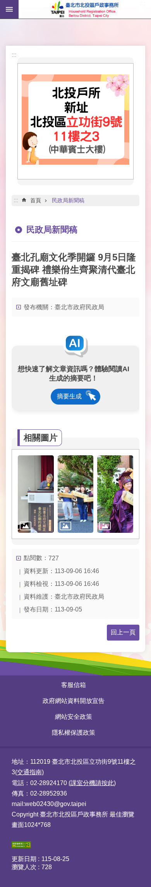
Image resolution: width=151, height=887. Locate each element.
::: (14, 55)
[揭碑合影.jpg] (76, 494)
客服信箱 (73, 685)
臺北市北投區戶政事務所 (85, 9)
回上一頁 (123, 632)
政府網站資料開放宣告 (74, 701)
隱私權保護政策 (73, 732)
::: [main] (16, 200)
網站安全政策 (73, 716)
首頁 (35, 200)
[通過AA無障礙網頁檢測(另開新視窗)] (21, 846)
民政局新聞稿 (68, 200)
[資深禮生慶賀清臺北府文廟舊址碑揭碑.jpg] (115, 494)
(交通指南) (29, 772)
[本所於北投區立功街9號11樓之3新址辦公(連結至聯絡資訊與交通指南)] (75, 162)
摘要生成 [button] (69, 396)
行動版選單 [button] (9, 9)
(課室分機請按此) (92, 783)
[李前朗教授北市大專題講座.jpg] (36, 494)
